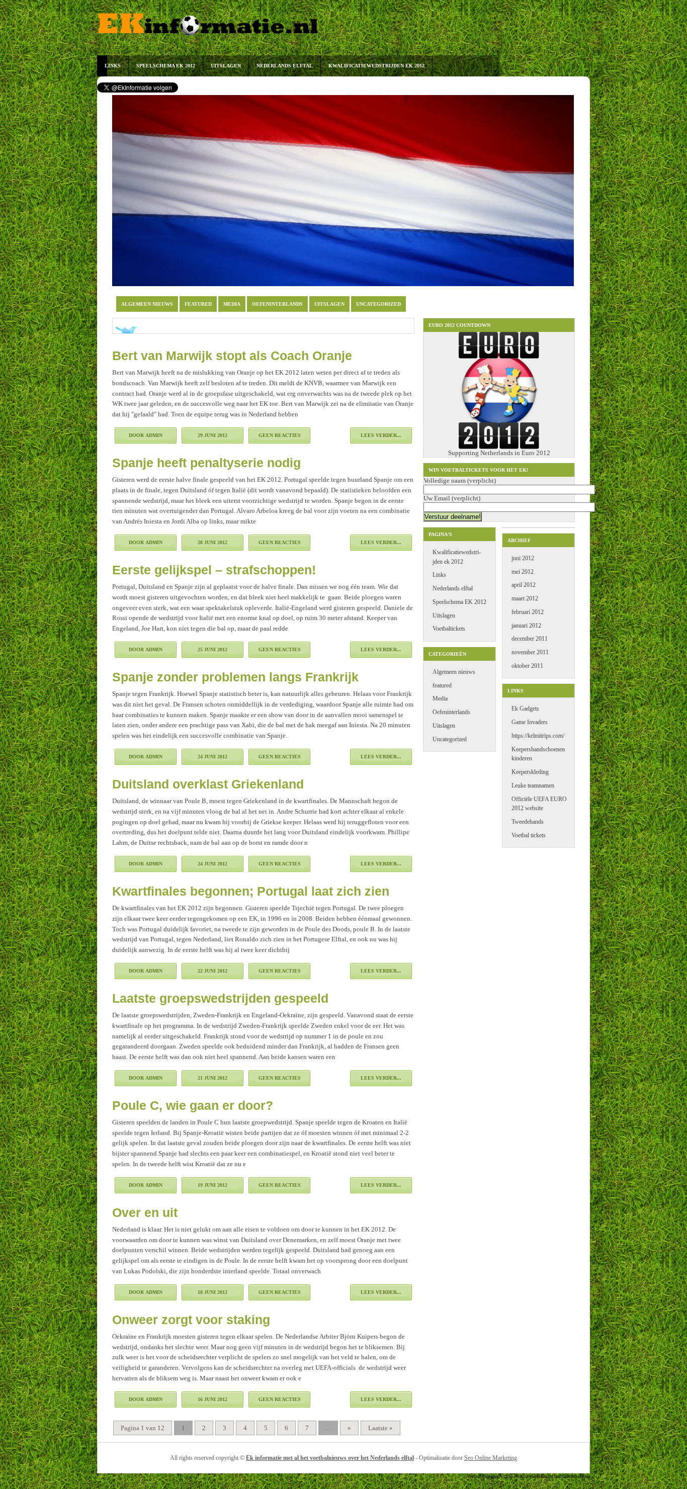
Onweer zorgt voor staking (191, 1319)
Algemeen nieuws (147, 304)
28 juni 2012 (212, 542)
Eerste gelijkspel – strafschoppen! (214, 570)
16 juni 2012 (212, 1399)
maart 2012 (524, 598)
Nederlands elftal (284, 65)
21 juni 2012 (212, 1078)
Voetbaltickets (449, 629)
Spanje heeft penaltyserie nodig (206, 463)
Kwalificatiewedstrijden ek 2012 (376, 65)
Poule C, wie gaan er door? (192, 1105)
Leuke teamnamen (532, 785)
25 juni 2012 (212, 649)
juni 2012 (522, 558)
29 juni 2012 (212, 435)
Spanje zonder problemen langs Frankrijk (235, 677)
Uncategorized (378, 304)
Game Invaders (529, 722)
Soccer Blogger (483, 1476)
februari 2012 (527, 612)
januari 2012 (526, 626)
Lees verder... (381, 435)
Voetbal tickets (528, 835)
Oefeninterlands (277, 304)
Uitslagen (226, 65)
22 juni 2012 (212, 971)
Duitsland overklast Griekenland (208, 784)
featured (198, 304)
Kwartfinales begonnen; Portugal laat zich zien (250, 891)
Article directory (515, 1476)
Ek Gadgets (525, 709)
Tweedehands (527, 822)
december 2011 (529, 639)
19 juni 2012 (212, 1185)
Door (145, 435)
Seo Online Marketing (490, 1457)
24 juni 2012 (212, 756)
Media (231, 304)
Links (113, 65)
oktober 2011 (527, 666)
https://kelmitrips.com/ (537, 736)
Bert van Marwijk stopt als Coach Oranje (232, 355)
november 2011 (530, 652)
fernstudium (578, 1476)
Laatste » (380, 1428)
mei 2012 (522, 572)
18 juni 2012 (212, 1292)
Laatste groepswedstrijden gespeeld (220, 998)
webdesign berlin (549, 1476)
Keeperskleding (530, 772)
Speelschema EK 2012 (165, 65)
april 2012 (523, 585)
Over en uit (145, 1212)
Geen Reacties (280, 435)
